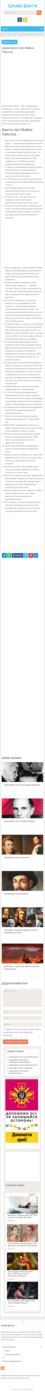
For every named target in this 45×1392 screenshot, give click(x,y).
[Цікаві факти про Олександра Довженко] (22, 772)
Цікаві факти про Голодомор (20, 1068)
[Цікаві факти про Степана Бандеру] (22, 808)
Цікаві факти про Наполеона (16, 857)
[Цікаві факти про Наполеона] (22, 845)
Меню (5, 29)
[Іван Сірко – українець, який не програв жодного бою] (22, 953)
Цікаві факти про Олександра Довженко (22, 785)
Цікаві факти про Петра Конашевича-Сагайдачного (20, 1061)
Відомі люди (10, 42)
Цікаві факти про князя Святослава (23, 1057)
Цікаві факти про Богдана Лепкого (23, 1065)
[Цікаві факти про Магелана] (22, 881)
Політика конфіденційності (12, 1361)
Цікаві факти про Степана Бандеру (19, 821)
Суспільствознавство (12, 1354)
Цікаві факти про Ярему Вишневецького (18, 1072)
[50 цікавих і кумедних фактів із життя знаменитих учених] (22, 917)
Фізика (7, 1351)
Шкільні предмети (9, 1347)
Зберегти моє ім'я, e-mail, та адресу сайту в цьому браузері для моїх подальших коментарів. (22, 1032)
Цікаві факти (22, 6)
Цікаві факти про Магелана (16, 894)
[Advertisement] (22, 79)
